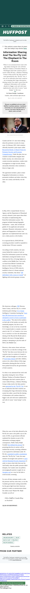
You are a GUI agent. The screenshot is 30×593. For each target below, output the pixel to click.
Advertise (8, 576)
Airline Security (8, 537)
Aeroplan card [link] (6, 472)
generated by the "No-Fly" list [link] (14, 386)
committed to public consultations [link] (17, 454)
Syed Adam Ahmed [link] (10, 359)
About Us (2, 576)
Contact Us (14, 576)
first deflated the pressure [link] (15, 445)
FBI (18, 306)
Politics (15, 540)
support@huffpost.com (16, 560)
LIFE (22, 573)
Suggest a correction (15, 546)
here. (25, 48)
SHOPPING (10, 575)
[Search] (9, 26)
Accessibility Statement (10, 579)
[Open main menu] (3, 26)
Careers (24, 576)
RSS (18, 576)
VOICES (26, 573)
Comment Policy (11, 578)
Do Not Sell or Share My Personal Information (12, 583)
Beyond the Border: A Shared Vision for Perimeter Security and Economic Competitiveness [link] (14, 152)
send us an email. (17, 111)
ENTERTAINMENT (15, 573)
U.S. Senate (20, 311)
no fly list (6, 540)
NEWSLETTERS (19, 575)
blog (17, 537)
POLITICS (7, 573)
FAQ (26, 558)
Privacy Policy (21, 579)
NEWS (2, 573)
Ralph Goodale (8, 542)
